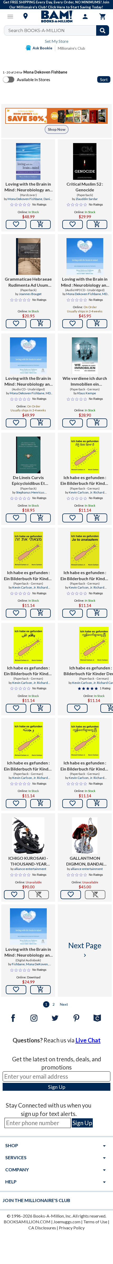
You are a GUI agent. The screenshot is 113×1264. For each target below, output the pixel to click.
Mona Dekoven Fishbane (25, 199)
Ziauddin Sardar (87, 199)
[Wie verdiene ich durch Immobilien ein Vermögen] (84, 355)
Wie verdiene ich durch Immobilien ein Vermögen (85, 381)
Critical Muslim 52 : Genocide (84, 186)
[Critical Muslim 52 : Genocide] (85, 161)
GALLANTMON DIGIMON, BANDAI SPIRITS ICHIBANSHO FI (85, 861)
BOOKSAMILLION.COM (27, 1221)
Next (64, 1004)
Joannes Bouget (30, 294)
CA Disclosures (42, 1227)
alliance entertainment (30, 869)
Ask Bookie (42, 48)
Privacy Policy (72, 1227)
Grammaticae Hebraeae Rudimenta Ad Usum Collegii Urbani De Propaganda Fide (28, 282)
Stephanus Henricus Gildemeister (30, 494)
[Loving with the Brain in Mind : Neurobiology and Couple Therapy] (28, 161)
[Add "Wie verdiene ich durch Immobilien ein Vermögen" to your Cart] (97, 422)
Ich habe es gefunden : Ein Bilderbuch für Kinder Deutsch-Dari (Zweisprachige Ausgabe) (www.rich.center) (28, 671)
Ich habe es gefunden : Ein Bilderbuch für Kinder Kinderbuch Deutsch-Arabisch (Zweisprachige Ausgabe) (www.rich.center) (28, 766)
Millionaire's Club (71, 48)
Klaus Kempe (86, 393)
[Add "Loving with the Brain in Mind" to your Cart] (40, 224)
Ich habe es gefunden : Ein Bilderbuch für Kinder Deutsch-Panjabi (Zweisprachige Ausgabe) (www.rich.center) (84, 480)
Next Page (84, 949)
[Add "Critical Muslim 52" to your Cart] (97, 224)
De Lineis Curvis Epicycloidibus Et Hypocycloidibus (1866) (28, 480)
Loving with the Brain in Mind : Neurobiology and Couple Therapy (28, 187)
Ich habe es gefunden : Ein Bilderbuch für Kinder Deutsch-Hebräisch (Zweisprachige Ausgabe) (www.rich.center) (28, 575)
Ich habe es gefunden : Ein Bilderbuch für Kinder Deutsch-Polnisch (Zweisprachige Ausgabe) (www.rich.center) (84, 575)
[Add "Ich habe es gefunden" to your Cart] (97, 517)
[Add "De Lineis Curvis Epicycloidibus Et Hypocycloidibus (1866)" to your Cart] (40, 517)
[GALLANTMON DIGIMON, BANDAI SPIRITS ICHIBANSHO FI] (85, 835)
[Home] (56, 17)
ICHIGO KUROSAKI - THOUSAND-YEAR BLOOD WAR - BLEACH (28, 861)
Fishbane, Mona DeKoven (30, 964)
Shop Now (56, 129)
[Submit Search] (102, 30)
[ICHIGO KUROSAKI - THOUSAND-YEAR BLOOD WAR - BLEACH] (28, 835)
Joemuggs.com (66, 1221)
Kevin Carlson (79, 492)
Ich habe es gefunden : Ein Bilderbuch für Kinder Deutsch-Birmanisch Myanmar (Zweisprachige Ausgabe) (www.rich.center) (84, 766)
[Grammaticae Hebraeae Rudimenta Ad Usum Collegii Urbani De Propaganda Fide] (28, 256)
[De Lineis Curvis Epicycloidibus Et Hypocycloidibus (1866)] (28, 455)
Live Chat (88, 1040)
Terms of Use (95, 1221)
